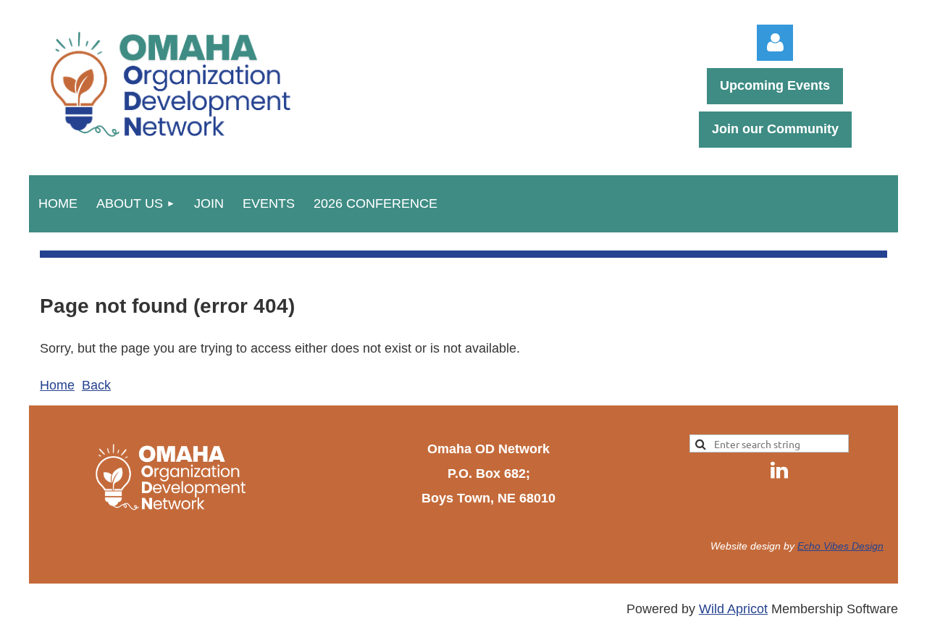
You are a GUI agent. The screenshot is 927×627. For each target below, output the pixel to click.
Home (57, 385)
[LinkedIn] (779, 470)
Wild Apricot (733, 609)
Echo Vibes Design (840, 546)
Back (96, 385)
